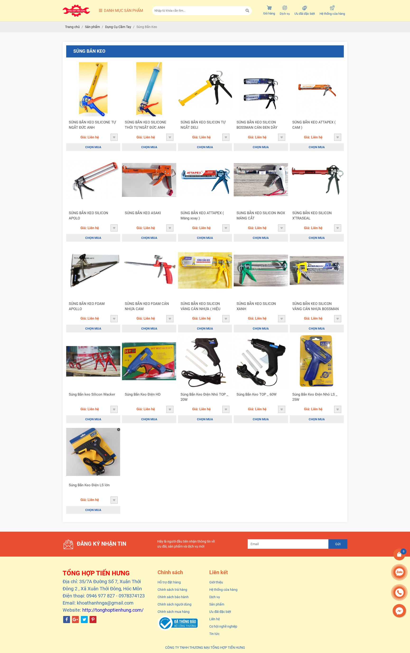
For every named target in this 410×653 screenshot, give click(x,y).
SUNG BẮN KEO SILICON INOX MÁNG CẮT (261, 216)
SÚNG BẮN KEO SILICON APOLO (88, 216)
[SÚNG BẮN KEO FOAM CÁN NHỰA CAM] (149, 270)
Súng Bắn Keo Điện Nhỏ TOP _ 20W (204, 397)
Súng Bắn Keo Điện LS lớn (89, 485)
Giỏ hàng (269, 13)
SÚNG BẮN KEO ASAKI (143, 213)
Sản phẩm (216, 604)
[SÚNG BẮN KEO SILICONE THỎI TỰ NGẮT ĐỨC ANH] (149, 89)
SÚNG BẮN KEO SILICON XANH (256, 306)
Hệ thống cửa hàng (332, 13)
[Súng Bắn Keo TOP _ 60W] (261, 361)
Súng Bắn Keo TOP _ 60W (256, 394)
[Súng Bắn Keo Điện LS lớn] (93, 452)
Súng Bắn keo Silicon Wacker (92, 394)
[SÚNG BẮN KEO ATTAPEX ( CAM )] (317, 89)
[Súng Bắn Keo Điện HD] (149, 361)
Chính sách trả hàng (172, 589)
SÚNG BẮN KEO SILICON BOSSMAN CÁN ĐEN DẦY (257, 125)
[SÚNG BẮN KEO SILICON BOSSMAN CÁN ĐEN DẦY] (261, 89)
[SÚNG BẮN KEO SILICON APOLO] (93, 180)
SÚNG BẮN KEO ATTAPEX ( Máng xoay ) (202, 216)
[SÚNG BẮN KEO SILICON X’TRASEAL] (317, 180)
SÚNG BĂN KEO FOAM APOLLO (87, 306)
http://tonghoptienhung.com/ (113, 610)
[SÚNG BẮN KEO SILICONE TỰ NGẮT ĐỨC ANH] (93, 89)
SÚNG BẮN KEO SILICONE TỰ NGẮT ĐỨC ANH (92, 125)
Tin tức (214, 634)
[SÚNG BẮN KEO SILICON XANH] (261, 270)
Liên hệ (214, 619)
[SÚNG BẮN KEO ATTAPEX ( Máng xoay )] (205, 180)
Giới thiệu (216, 582)
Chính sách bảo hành (173, 597)
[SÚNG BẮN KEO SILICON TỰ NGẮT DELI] (205, 89)
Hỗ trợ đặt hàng (169, 582)
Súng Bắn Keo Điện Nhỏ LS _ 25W (314, 397)
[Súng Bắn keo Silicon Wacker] (93, 361)
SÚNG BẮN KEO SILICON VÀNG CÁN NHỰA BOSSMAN (315, 306)
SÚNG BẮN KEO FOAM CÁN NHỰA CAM (147, 306)
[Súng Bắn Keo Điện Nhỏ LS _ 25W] (317, 361)
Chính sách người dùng (174, 604)
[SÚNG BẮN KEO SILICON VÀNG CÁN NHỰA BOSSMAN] (317, 270)
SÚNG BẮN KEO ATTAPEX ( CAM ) (313, 125)
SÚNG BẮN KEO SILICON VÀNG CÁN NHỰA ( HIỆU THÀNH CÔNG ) (200, 307)
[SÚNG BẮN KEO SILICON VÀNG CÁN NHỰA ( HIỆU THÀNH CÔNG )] (205, 270)
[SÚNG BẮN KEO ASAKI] (149, 180)
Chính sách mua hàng (174, 612)
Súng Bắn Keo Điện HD (143, 394)
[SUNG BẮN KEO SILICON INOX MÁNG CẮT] (261, 180)
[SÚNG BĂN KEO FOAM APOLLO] (93, 270)
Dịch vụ (285, 13)
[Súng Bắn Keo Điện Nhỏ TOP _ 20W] (205, 361)
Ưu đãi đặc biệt (304, 13)
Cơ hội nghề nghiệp (223, 626)
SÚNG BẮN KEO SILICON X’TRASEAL (312, 216)
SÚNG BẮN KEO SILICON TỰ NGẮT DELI (203, 125)
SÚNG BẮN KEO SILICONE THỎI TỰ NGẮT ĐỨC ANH (145, 125)
